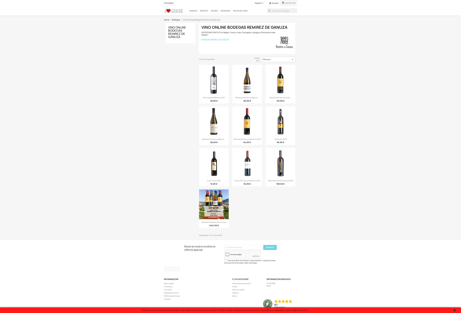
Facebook (166, 269)
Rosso (214, 10)
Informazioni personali (241, 283)
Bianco (193, 10)
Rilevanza (278, 59)
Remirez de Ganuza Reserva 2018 (247, 139)
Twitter (171, 269)
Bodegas (225, 10)
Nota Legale (169, 283)
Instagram (177, 269)
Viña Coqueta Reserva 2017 (214, 97)
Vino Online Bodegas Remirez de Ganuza (177, 32)
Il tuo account (240, 279)
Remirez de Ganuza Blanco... (247, 97)
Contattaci (169, 3)
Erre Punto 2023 (214, 181)
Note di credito (238, 290)
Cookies (167, 299)
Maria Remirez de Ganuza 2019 (280, 181)
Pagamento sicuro (171, 293)
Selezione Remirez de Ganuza (214, 222)
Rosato (204, 10)
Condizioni (168, 286)
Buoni (234, 296)
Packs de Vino (240, 10)
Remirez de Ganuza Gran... (280, 97)
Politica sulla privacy (172, 296)
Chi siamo (168, 290)
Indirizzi (235, 293)
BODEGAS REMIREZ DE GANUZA (215, 39)
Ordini (234, 286)
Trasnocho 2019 (280, 139)
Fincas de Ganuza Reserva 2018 (247, 181)
